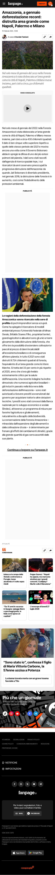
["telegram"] (35, 713)
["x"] (23, 713)
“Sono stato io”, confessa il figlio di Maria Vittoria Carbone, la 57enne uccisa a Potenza (27, 666)
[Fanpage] (28, 793)
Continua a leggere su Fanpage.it (27, 449)
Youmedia (6, 740)
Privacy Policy (34, 740)
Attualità (6, 544)
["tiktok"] (5, 713)
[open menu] (3, 4)
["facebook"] (29, 713)
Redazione (45, 744)
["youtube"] (17, 713)
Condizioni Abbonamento (27, 744)
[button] (50, 37)
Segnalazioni (18, 740)
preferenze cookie (9, 748)
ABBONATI (42, 4)
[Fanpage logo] (15, 3)
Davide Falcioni (21, 37)
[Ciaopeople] (27, 868)
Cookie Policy (7, 744)
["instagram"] (11, 713)
